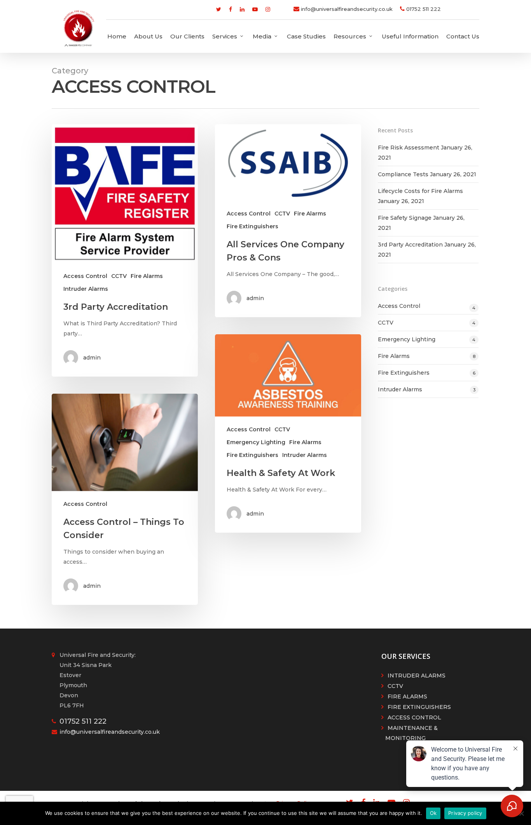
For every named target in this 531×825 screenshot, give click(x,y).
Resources (350, 36)
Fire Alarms (147, 276)
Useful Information (410, 36)
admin (92, 357)
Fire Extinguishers (252, 226)
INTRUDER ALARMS (416, 675)
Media (262, 36)
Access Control (85, 276)
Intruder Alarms (85, 288)
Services (224, 36)
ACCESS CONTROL (414, 717)
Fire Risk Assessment (408, 147)
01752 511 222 (423, 9)
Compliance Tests (403, 174)
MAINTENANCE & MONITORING (411, 733)
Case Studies (306, 36)
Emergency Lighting (256, 442)
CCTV (119, 276)
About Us (148, 36)
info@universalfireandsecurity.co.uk (346, 9)
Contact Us (462, 36)
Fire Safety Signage (404, 217)
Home (116, 36)
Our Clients (187, 36)
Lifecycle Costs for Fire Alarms (420, 191)
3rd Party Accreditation (410, 244)
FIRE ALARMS (407, 696)
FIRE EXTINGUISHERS (419, 706)
